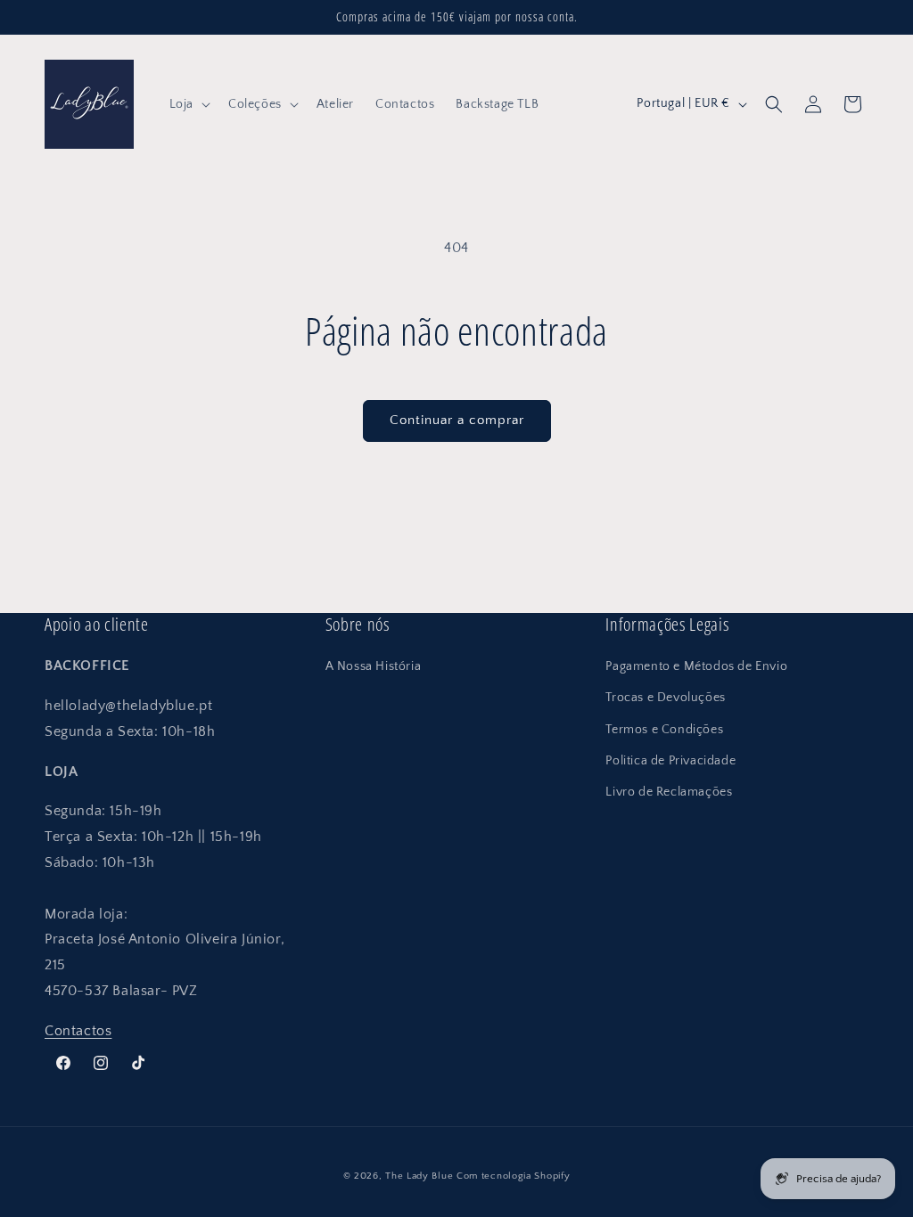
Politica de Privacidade (670, 761)
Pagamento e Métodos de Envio (696, 666)
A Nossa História (373, 666)
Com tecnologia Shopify (513, 1176)
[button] (188, 104)
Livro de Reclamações (668, 792)
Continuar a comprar (457, 420)
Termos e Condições (664, 730)
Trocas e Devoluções (665, 697)
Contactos (78, 1031)
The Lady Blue (419, 1176)
